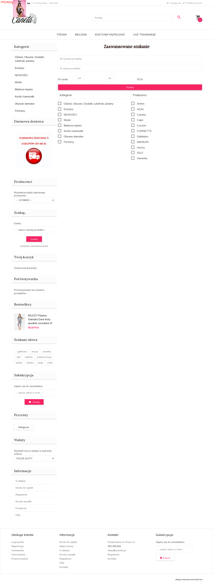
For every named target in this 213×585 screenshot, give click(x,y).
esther (19, 362)
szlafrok (29, 357)
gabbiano (22, 351)
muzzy (35, 351)
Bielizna (81, 34)
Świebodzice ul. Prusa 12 (121, 542)
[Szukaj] (178, 17)
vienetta (46, 351)
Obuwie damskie (24, 103)
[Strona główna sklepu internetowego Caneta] (24, 17)
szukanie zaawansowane (34, 245)
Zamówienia (18, 554)
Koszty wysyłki (23, 501)
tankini (30, 362)
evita (49, 362)
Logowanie (17, 542)
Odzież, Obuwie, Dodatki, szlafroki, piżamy (29, 58)
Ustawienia (17, 550)
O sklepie (21, 480)
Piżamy (62, 34)
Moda (18, 82)
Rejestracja (17, 546)
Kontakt (64, 567)
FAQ (18, 515)
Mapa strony (66, 546)
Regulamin (21, 494)
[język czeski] (28, 2)
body (40, 362)
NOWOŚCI (21, 75)
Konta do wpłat (24, 487)
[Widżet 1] (19, 8)
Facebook (21, 508)
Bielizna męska (24, 89)
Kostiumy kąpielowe (110, 34)
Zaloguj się (23, 427)
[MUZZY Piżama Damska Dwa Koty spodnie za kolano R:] (19, 321)
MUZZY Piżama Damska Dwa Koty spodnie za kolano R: (40, 319)
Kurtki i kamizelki (24, 96)
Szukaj (34, 239)
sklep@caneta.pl (117, 550)
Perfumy (20, 110)
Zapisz (166, 557)
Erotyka (19, 68)
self (18, 357)
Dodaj (36, 401)
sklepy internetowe (184, 579)
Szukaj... (20, 212)
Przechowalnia (19, 558)
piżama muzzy (44, 357)
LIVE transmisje (144, 34)
